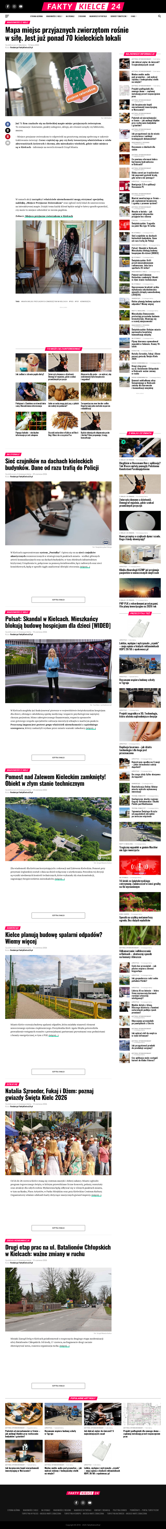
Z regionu (82, 16)
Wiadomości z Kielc (54, 16)
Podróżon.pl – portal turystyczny (144, 1510)
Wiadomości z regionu (62, 1510)
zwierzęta (86, 301)
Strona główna (36, 16)
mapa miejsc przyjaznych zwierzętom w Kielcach (45, 301)
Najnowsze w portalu (98, 16)
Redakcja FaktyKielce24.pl (21, 47)
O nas (133, 16)
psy (77, 301)
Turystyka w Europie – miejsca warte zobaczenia (84, 1513)
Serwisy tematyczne (118, 16)
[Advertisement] (64, 173)
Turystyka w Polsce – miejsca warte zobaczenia (41, 1513)
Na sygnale (70, 16)
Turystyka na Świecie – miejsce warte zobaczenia (127, 1513)
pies (71, 301)
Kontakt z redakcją (102, 1510)
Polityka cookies (120, 1510)
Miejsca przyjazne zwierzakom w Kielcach (49, 216)
